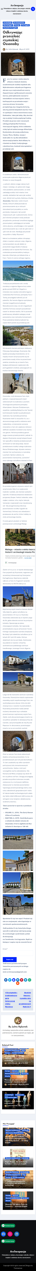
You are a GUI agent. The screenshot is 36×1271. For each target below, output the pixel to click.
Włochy (7, 1076)
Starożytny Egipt (11, 1097)
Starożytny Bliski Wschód (14, 1133)
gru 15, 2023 (24, 1105)
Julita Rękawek (13, 49)
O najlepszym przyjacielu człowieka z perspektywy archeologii (14, 1059)
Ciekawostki (20, 1095)
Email (5, 949)
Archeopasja (16, 5)
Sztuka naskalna (17, 1053)
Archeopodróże (19, 22)
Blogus (28, 1265)
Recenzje (25, 1073)
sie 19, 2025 (24, 1063)
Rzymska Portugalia (10, 28)
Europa (17, 25)
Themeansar (18, 1268)
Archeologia (8, 22)
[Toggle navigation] (2, 9)
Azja (23, 1050)
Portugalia (25, 25)
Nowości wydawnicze (12, 1073)
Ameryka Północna (12, 1172)
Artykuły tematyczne (12, 1050)
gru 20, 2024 (24, 1084)
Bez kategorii (8, 25)
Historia (15, 1071)
